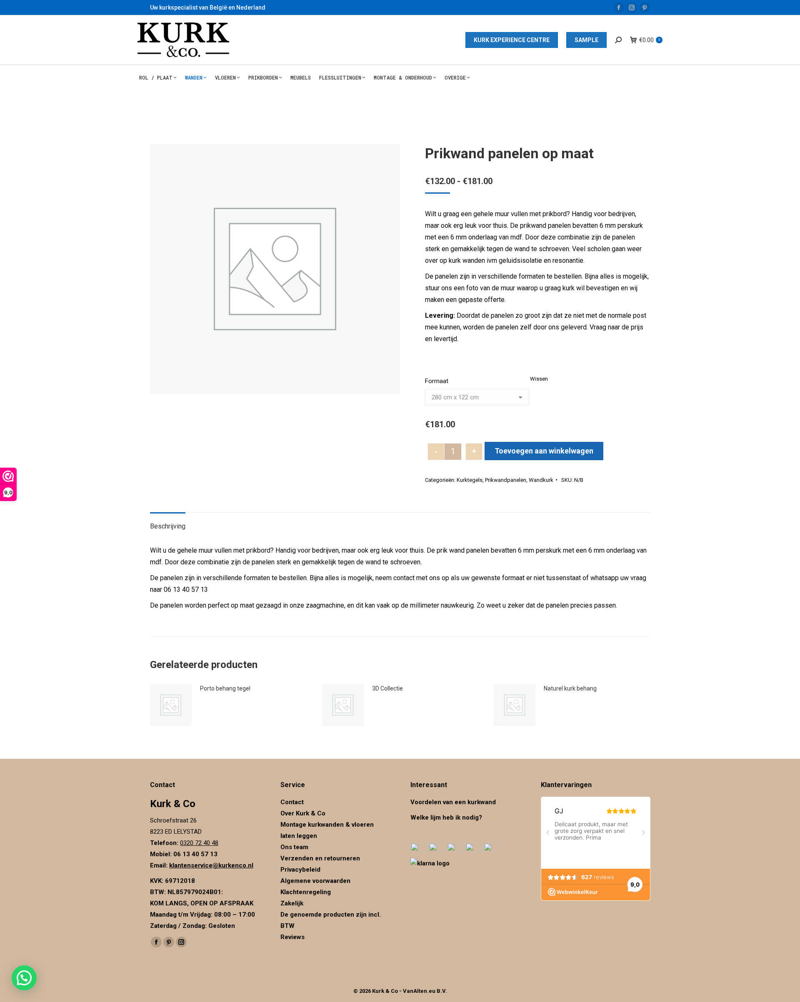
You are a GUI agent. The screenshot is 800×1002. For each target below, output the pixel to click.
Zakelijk (291, 903)
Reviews (292, 937)
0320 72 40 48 (199, 843)
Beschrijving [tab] (167, 526)
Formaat (436, 381)
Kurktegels (469, 480)
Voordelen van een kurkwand (453, 802)
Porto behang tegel (225, 688)
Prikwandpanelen (505, 480)
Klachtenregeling (305, 892)
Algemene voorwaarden (315, 881)
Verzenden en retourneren (320, 858)
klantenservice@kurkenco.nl (211, 865)
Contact (292, 802)
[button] (24, 977)
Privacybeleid (301, 869)
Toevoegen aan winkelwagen (544, 450)
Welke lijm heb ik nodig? (446, 817)
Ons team (294, 847)
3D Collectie (387, 688)
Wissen (539, 379)
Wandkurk (541, 480)
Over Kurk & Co (302, 813)
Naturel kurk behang (570, 688)
